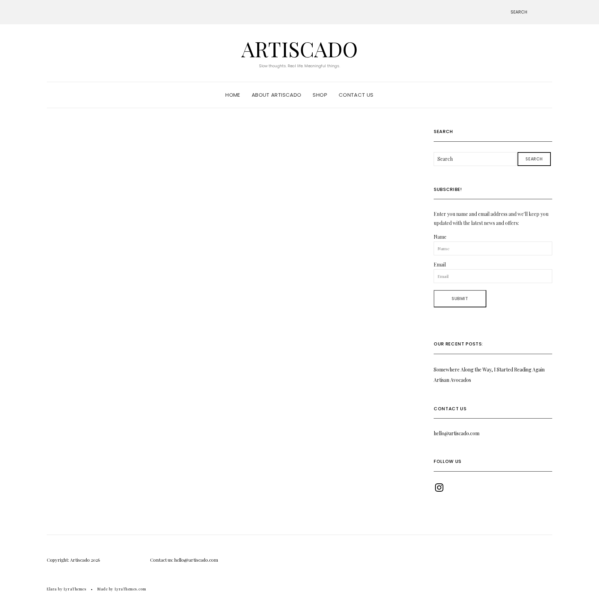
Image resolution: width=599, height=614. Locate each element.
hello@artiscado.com (456, 433)
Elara (52, 588)
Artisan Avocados (452, 380)
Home (232, 94)
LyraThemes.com (130, 588)
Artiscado (299, 48)
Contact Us (356, 94)
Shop (320, 94)
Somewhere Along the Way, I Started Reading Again (489, 369)
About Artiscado (277, 94)
